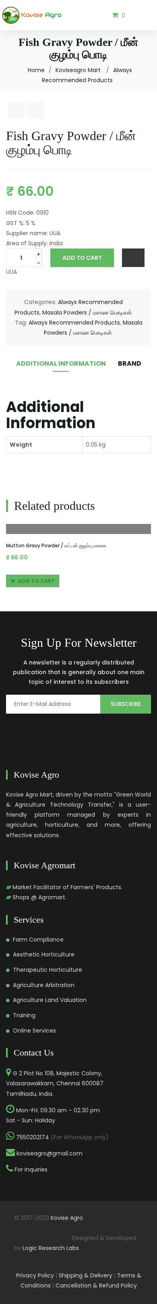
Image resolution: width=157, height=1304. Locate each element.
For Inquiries (31, 1169)
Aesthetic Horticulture (43, 954)
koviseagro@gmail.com (50, 1153)
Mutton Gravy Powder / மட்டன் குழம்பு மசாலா (56, 545)
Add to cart (82, 258)
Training (24, 1015)
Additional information (61, 363)
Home (36, 70)
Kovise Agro (67, 1218)
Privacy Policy (35, 1275)
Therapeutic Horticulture (47, 970)
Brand (129, 363)
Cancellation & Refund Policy (96, 1285)
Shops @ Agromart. (39, 897)
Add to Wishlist (133, 257)
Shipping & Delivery (85, 1275)
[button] (119, 14)
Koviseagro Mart (78, 70)
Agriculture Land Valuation (50, 1000)
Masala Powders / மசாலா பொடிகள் (87, 312)
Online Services (34, 1031)
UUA (11, 272)
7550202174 (32, 1137)
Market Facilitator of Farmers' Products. (67, 887)
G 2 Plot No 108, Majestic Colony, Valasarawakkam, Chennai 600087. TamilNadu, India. (55, 1083)
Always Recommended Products (74, 323)
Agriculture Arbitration (43, 985)
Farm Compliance (38, 940)
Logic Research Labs (51, 1248)
